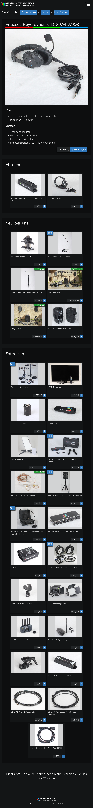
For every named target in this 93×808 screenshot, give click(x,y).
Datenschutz (44, 804)
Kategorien (28, 12)
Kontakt (60, 804)
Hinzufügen (78, 150)
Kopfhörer (61, 12)
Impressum (33, 804)
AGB (53, 804)
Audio (45, 12)
